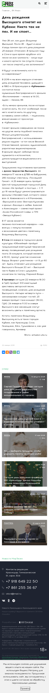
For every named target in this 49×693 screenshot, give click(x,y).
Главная (5, 10)
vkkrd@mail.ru (13, 594)
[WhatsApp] (14, 352)
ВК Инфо (16, 10)
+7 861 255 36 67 (21, 587)
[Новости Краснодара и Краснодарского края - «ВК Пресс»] (7, 4)
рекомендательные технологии (15, 657)
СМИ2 (5, 369)
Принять (25, 688)
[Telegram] (18, 352)
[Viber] (10, 352)
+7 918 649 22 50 (22, 581)
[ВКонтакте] (3, 352)
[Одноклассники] (7, 352)
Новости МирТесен (12, 558)
